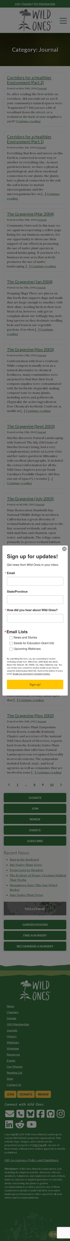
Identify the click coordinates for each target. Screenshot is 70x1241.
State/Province (17, 591)
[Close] (64, 549)
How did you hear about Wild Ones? (32, 610)
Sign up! (35, 684)
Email (11, 573)
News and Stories (25, 637)
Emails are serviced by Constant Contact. (31, 673)
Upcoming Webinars (27, 648)
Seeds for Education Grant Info (34, 643)
